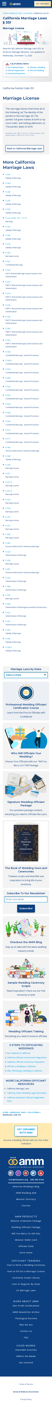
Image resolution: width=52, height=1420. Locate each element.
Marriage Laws (15, 13)
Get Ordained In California (18, 1053)
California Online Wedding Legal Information (27, 1093)
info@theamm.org (18, 1179)
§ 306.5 (9, 647)
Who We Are (26, 1324)
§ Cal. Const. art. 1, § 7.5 (16, 218)
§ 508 (8, 378)
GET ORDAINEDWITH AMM (26, 1131)
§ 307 (8, 226)
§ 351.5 (9, 482)
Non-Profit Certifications (26, 1305)
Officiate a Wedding (37, 67)
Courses (26, 1205)
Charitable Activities (26, 1349)
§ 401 (8, 569)
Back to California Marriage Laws (24, 148)
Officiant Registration (16, 70)
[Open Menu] (5, 4)
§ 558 (8, 316)
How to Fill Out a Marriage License (26, 1271)
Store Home (26, 1252)
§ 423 (8, 551)
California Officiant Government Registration (27, 1057)
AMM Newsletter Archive (26, 1312)
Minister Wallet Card (26, 1239)
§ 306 (8, 638)
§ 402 (8, 543)
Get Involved (26, 1362)
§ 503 (8, 404)
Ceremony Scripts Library (26, 1277)
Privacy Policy (25, 1399)
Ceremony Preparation (16, 73)
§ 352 (8, 499)
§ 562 (8, 340)
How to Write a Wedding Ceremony (26, 1265)
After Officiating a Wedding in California (24, 1070)
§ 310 (8, 244)
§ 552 (8, 281)
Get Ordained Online (15, 67)
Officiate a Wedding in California (21, 1066)
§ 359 (8, 595)
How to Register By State (26, 1284)
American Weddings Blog (26, 1186)
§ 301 (8, 174)
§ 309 (8, 235)
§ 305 (8, 630)
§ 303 (8, 209)
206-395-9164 (37, 1179)
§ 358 (8, 560)
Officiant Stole (26, 1246)
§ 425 (8, 577)
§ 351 (8, 473)
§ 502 (8, 386)
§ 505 (8, 395)
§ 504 (8, 369)
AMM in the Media (26, 1356)
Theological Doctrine (26, 1318)
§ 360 (8, 534)
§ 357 (8, 525)
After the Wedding (36, 70)
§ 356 (8, 252)
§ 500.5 (9, 360)
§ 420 (8, 604)
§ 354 (8, 508)
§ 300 (8, 192)
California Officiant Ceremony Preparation (26, 1062)
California (28, 13)
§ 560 (8, 328)
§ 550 (8, 270)
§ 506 (8, 412)
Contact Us (26, 1331)
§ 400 (8, 447)
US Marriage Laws (26, 1290)
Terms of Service (26, 1384)
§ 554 (8, 293)
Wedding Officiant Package (26, 1227)
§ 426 (8, 586)
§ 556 (8, 305)
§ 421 (8, 612)
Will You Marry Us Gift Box (26, 1233)
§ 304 (8, 183)
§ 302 (8, 200)
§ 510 (8, 430)
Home (5, 13)
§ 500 (8, 351)
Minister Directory (26, 1199)
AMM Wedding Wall (26, 1192)
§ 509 (8, 421)
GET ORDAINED (42, 4)
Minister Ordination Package (26, 1220)
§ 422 (8, 621)
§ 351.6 (9, 491)
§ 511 (8, 438)
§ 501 (8, 261)
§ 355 (8, 517)
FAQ (26, 1337)
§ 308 (8, 456)
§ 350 (8, 464)
